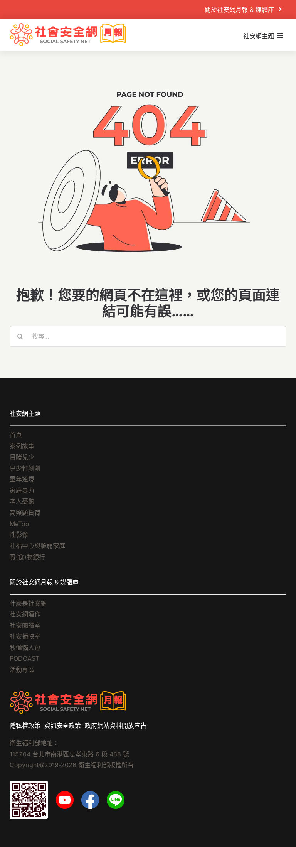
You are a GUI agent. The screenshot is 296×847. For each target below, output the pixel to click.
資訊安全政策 (62, 725)
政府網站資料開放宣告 (115, 725)
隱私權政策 (25, 725)
